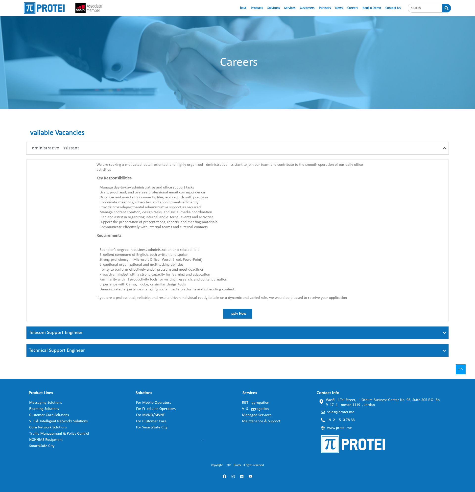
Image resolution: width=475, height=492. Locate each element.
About (242, 8)
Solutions (273, 8)
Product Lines (41, 393)
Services (289, 8)
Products (257, 8)
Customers (307, 8)
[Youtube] (250, 476)
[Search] (446, 8)
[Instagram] (233, 476)
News (339, 8)
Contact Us (393, 8)
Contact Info (328, 393)
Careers (352, 8)
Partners (325, 8)
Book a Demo (371, 8)
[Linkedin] (242, 476)
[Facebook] (224, 476)
